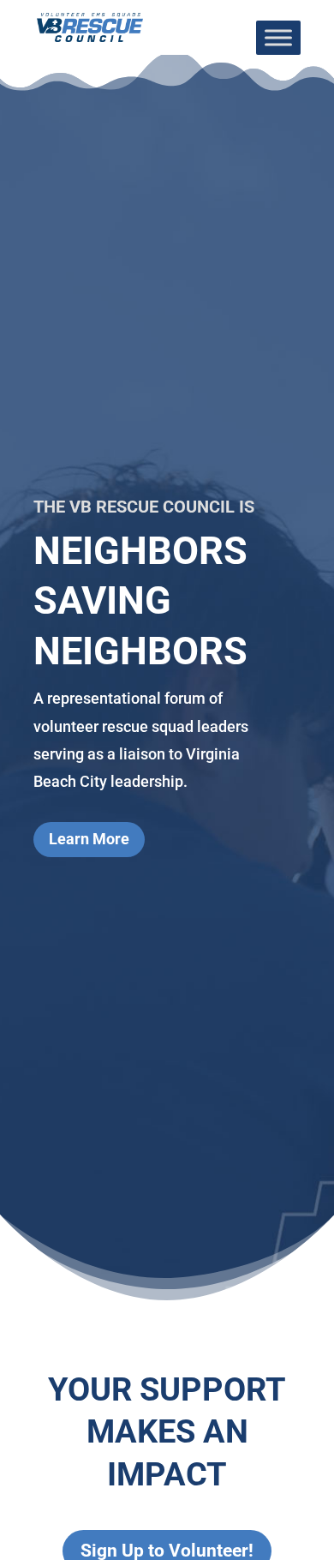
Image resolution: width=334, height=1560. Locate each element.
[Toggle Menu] (278, 37)
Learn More (89, 839)
